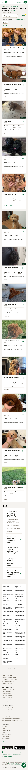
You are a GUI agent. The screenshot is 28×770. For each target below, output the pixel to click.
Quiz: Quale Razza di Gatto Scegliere (12, 720)
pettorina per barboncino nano (19, 587)
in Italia (12, 10)
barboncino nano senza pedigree (19, 595)
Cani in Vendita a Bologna (8, 712)
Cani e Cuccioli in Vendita (9, 669)
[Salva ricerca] (23, 765)
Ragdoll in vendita (6, 693)
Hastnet (15, 752)
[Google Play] (7, 748)
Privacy (4, 728)
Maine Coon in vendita (8, 689)
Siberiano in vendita (7, 702)
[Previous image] (4, 73)
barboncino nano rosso (7, 591)
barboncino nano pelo (7, 624)
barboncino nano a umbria (20, 628)
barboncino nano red (7, 620)
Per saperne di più (20, 19)
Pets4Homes (7, 752)
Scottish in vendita (7, 697)
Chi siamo (4, 726)
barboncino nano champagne (7, 662)
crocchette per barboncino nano (7, 608)
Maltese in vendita (7, 683)
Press (3, 732)
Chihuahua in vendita (7, 671)
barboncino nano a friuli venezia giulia (20, 632)
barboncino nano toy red (19, 591)
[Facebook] (3, 741)
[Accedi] (25, 2)
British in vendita (6, 691)
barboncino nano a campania (20, 624)
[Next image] (23, 73)
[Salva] (22, 48)
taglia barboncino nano (7, 641)
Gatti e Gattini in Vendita (8, 687)
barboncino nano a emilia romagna (20, 637)
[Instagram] (6, 741)
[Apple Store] (20, 748)
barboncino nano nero (7, 632)
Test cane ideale (6, 738)
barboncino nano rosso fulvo (7, 653)
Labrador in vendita (7, 675)
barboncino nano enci (19, 608)
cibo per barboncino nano (7, 628)
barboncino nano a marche (20, 641)
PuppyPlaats (22, 752)
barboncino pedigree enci (18, 599)
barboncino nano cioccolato (7, 603)
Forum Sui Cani (6, 714)
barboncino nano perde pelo (7, 645)
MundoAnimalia (7, 754)
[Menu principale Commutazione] (2, 2)
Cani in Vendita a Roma (8, 710)
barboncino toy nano (7, 616)
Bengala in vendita (7, 695)
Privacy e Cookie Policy (13, 763)
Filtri (24, 15)
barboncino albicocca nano (7, 587)
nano (6, 22)
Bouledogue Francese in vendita (10, 679)
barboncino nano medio (7, 649)
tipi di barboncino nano (8, 612)
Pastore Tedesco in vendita (9, 677)
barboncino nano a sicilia (20, 653)
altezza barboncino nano (8, 595)
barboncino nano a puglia (20, 657)
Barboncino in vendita (8, 673)
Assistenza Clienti (6, 730)
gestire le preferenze (15, 764)
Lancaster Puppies (7, 756)
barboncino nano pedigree (7, 637)
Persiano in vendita (7, 699)
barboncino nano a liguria (20, 620)
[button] (14, 73)
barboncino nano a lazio (20, 649)
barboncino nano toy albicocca (7, 599)
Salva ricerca (8, 26)
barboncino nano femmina (19, 616)
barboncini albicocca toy (18, 603)
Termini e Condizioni (7, 734)
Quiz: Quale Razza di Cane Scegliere (11, 718)
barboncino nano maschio (19, 612)
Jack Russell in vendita (8, 681)
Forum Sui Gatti (6, 716)
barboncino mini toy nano (7, 657)
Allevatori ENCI (6, 736)
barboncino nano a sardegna (20, 645)
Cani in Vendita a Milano (8, 707)
